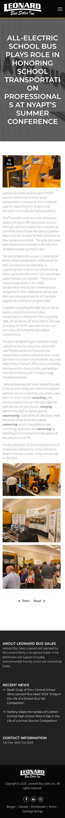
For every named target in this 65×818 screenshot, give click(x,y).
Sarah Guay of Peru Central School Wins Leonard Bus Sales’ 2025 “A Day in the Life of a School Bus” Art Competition (34, 696)
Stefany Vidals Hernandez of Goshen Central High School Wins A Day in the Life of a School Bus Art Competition (33, 716)
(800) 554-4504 (24, 743)
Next (37, 601)
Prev (26, 601)
